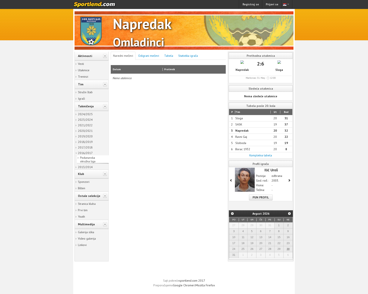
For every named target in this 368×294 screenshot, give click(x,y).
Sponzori (83, 182)
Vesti (81, 64)
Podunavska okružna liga (87, 159)
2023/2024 (85, 120)
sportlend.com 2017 (192, 280)
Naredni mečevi (123, 56)
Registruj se (251, 4)
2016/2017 (85, 153)
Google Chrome (183, 285)
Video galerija (87, 238)
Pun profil (261, 197)
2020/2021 (85, 131)
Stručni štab (85, 92)
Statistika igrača (188, 56)
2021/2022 (85, 125)
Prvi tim (83, 210)
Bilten (81, 188)
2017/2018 (85, 147)
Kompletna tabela (260, 155)
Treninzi (83, 77)
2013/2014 (85, 167)
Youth (81, 216)
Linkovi (82, 245)
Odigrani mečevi (148, 56)
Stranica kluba (87, 204)
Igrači (81, 98)
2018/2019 (85, 142)
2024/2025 (85, 114)
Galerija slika (86, 232)
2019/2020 (85, 136)
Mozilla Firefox (205, 285)
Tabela (168, 56)
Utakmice (83, 70)
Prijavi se (272, 4)
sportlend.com (98, 4)
